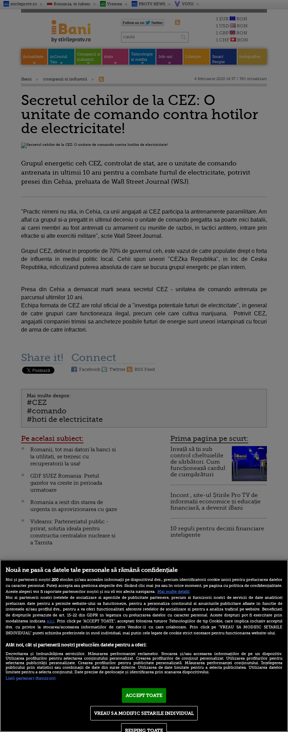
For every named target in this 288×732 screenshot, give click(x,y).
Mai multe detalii (173, 591)
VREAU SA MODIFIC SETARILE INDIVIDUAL (144, 713)
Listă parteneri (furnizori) (30, 678)
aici (50, 621)
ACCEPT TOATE (144, 695)
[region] (144, 646)
